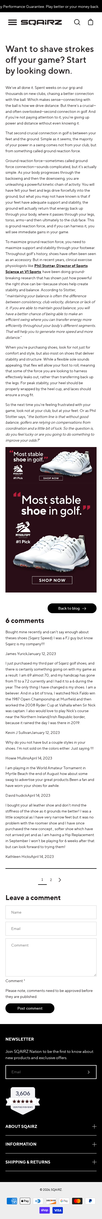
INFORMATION (20, 1144)
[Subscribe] (88, 1072)
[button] (12, 22)
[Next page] (59, 880)
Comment (15, 980)
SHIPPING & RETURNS (27, 1162)
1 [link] (42, 880)
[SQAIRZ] (41, 22)
